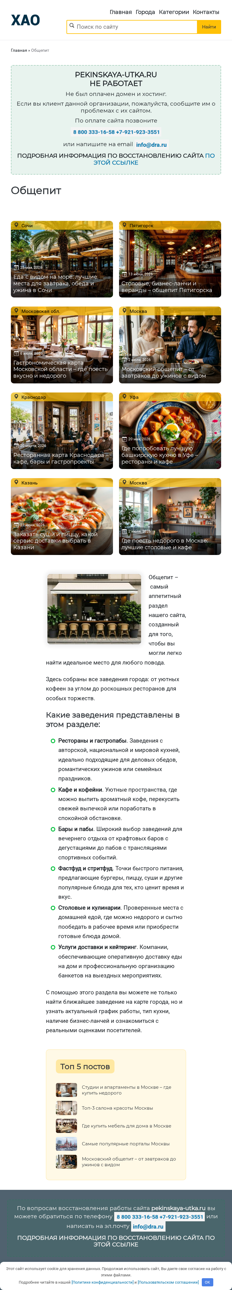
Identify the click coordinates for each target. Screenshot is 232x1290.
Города (145, 12)
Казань (29, 482)
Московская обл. (40, 311)
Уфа (133, 397)
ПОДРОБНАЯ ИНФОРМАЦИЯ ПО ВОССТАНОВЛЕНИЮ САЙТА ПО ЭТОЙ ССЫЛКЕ (116, 1241)
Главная (121, 12)
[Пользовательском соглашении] (168, 1282)
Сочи (26, 225)
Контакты (206, 12)
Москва (137, 311)
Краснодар (33, 397)
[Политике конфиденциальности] (103, 1282)
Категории (174, 12)
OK (207, 1282)
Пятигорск (140, 225)
